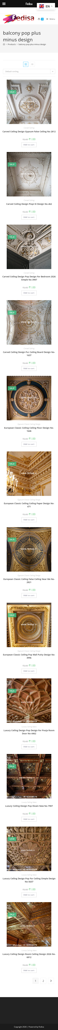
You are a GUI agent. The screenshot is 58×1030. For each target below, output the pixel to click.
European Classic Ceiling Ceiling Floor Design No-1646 (29, 429)
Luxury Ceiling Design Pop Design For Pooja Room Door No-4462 (29, 732)
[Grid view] (25, 64)
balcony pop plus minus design (32, 44)
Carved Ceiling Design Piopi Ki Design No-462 (29, 204)
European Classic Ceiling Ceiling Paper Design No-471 (29, 505)
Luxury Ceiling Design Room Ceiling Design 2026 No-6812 (29, 956)
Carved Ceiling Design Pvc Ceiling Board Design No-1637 (29, 354)
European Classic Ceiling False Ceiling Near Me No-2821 (29, 581)
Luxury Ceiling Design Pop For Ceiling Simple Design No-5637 (29, 880)
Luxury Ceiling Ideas (29, 726)
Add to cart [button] (29, 144)
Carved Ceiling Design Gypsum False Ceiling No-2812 (29, 131)
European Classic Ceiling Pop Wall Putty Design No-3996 (29, 656)
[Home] (4, 44)
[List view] (32, 64)
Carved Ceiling (29, 128)
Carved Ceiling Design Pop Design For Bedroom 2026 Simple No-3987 (29, 278)
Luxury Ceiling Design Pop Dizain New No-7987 (29, 806)
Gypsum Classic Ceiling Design (29, 424)
